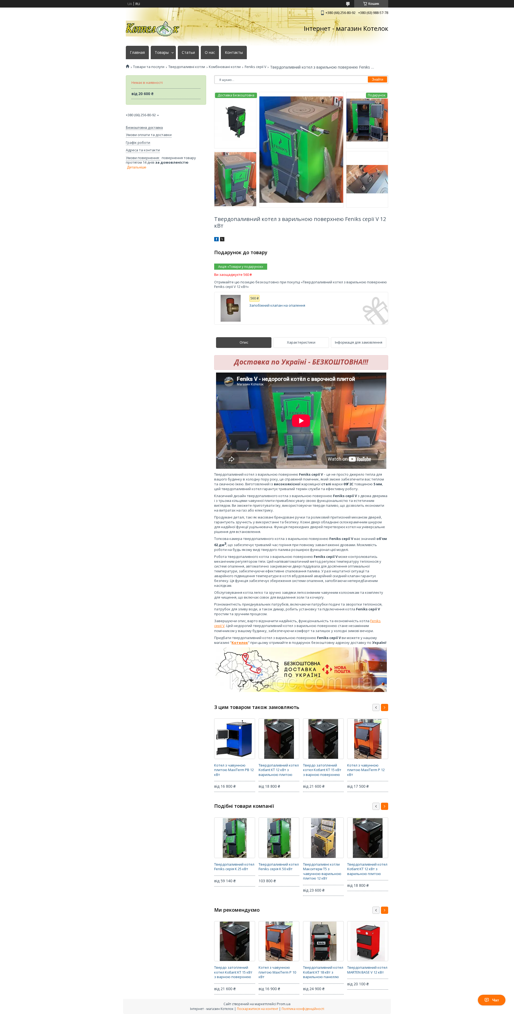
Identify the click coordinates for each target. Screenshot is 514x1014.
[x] (222, 240)
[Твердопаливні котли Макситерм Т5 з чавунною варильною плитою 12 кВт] (323, 837)
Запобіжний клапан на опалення (277, 305)
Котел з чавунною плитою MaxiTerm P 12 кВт (366, 770)
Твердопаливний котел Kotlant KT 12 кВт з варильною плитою (279, 770)
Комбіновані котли (225, 67)
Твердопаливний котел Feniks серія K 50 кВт (279, 867)
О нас (210, 52)
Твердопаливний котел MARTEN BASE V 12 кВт (367, 970)
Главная (137, 52)
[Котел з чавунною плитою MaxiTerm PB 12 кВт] (234, 738)
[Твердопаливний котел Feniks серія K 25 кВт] (234, 837)
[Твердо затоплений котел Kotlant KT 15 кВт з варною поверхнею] (323, 738)
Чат (495, 1000)
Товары (162, 52)
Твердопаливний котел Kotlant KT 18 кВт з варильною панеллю (323, 972)
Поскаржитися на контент (257, 1009)
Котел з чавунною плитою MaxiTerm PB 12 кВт (234, 770)
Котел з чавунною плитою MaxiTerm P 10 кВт (277, 972)
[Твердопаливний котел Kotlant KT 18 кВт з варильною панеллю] (323, 941)
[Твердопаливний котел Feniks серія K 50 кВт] (279, 837)
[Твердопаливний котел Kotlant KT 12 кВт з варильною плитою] (279, 738)
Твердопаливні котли (186, 67)
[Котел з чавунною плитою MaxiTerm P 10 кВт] (279, 941)
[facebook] (216, 240)
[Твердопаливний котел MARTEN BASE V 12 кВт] (367, 941)
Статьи (188, 52)
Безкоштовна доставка (144, 128)
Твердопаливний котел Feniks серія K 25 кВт (234, 867)
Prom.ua (283, 1003)
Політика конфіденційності (303, 1009)
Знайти (377, 79)
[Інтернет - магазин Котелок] (152, 28)
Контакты (234, 52)
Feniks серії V (255, 67)
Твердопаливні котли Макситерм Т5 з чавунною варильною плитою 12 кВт (322, 871)
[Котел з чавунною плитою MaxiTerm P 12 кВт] (367, 738)
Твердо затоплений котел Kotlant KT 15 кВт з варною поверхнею (322, 770)
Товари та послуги (148, 67)
